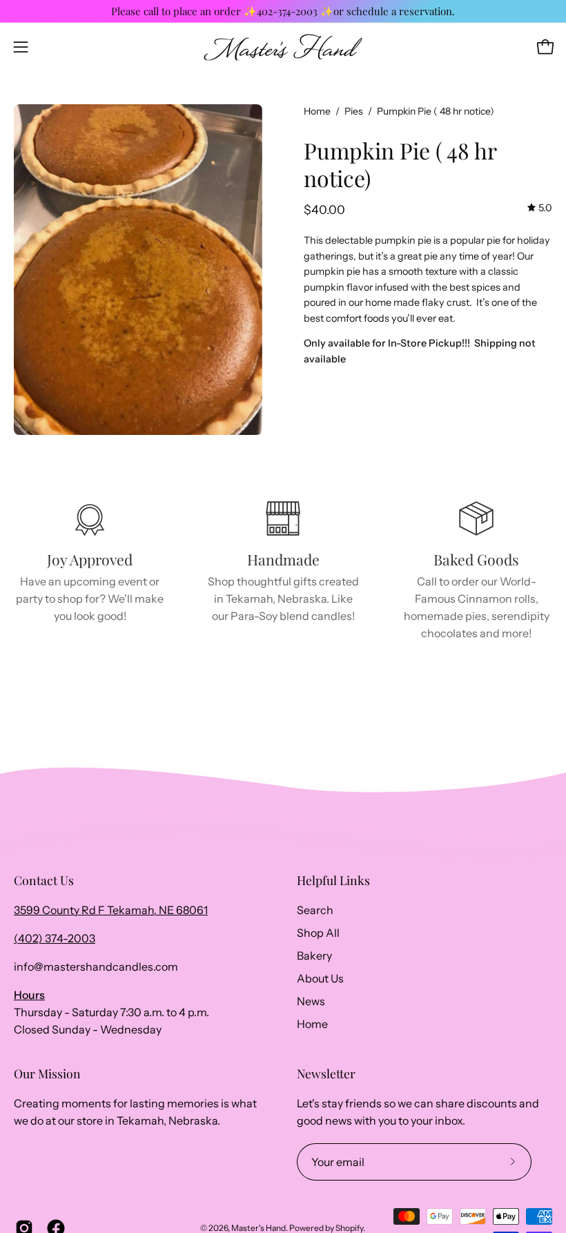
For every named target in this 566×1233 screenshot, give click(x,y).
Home (317, 111)
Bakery (314, 955)
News (311, 1001)
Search (315, 910)
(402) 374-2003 (54, 938)
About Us (320, 978)
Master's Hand (258, 1228)
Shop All (318, 933)
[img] (539, 208)
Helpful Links (333, 880)
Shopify (349, 1228)
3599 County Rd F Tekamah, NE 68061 (111, 910)
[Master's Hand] (283, 47)
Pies (353, 111)
